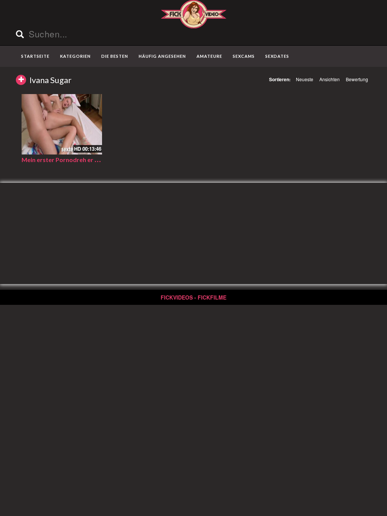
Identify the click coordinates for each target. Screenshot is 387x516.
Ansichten (329, 79)
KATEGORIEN (75, 56)
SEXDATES (277, 56)
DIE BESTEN (114, 56)
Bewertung (357, 79)
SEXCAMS (244, 56)
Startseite (35, 56)
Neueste (304, 79)
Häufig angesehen (162, 56)
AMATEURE (209, 56)
